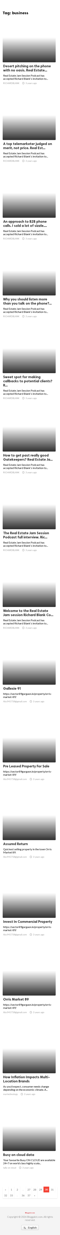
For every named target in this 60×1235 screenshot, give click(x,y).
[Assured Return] (29, 831)
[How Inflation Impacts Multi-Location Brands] (29, 1064)
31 (52, 1189)
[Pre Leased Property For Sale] (29, 754)
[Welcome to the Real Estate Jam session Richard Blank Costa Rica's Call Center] (29, 598)
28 (34, 1189)
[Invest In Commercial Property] (29, 909)
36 (23, 1195)
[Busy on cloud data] (29, 1142)
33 (11, 1195)
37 (28, 1195)
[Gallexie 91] (29, 676)
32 (5, 1195)
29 (40, 1189)
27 (28, 1189)
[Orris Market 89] (29, 987)
